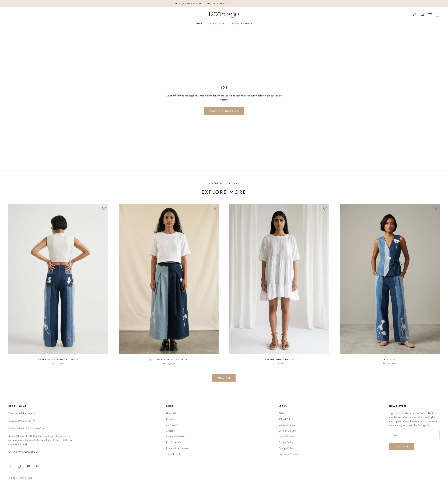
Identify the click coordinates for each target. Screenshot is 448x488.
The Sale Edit (173, 454)
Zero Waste (172, 425)
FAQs (281, 413)
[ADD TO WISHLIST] (103, 208)
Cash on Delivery (287, 430)
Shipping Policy (287, 425)
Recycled (171, 419)
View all (224, 377)
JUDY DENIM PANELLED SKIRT (169, 359)
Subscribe (401, 446)
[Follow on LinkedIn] (37, 466)
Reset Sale (217, 23)
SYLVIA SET (389, 359)
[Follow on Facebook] (10, 466)
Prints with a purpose (177, 448)
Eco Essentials (173, 442)
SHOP (199, 23)
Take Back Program (289, 454)
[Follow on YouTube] (28, 466)
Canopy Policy (286, 448)
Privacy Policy (286, 442)
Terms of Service (287, 436)
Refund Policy (286, 419)
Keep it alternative (175, 436)
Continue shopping (224, 111)
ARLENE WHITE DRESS (279, 359)
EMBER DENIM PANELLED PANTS (58, 359)
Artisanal (170, 430)
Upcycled (171, 413)
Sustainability (242, 23)
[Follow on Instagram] (19, 466)
